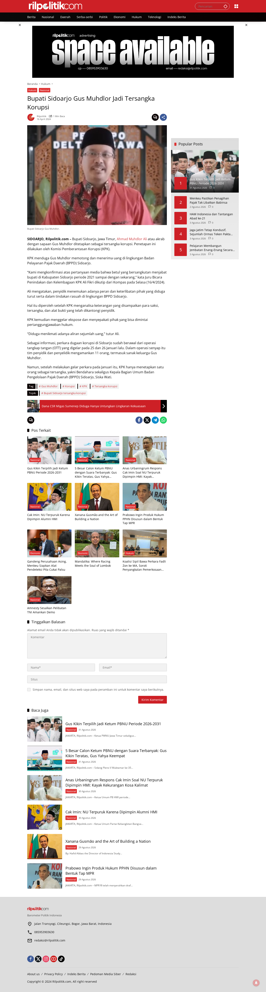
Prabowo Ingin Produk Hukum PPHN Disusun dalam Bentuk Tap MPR (143, 519)
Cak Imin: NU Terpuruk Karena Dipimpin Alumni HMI (48, 517)
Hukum (32, 90)
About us (33, 974)
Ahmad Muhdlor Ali (132, 239)
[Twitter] (147, 420)
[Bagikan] (163, 117)
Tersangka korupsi (106, 386)
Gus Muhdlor (49, 386)
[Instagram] (46, 959)
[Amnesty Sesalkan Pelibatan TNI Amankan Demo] (49, 590)
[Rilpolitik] (107, 6)
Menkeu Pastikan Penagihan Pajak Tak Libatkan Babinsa (209, 200)
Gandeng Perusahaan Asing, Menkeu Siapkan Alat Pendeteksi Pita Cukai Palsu (47, 565)
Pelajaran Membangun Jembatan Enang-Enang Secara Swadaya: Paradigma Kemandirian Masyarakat (211, 248)
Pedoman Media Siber (105, 974)
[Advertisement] (205, 108)
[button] (225, 6)
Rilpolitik (41, 116)
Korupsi (70, 386)
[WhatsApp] (163, 420)
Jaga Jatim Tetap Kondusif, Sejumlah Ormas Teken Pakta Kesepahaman (210, 232)
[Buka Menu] (236, 6)
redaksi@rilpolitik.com (49, 940)
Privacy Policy (53, 974)
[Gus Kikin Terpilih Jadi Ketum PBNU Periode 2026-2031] (49, 450)
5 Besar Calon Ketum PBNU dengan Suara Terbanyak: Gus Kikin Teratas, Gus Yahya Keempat (96, 472)
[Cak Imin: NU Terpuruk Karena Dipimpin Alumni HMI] (49, 497)
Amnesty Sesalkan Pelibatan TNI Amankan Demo (46, 610)
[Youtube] (53, 959)
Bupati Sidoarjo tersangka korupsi (65, 393)
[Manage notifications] (256, 983)
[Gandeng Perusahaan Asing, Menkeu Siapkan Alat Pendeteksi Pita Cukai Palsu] (49, 543)
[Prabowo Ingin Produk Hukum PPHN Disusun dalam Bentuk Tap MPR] (145, 497)
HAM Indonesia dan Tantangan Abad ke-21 (211, 216)
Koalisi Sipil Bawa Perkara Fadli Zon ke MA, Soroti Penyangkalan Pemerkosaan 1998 (144, 565)
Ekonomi (35, 553)
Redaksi (131, 974)
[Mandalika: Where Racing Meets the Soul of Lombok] (97, 543)
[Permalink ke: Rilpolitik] (32, 117)
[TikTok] (61, 959)
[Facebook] (139, 420)
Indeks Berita (76, 974)
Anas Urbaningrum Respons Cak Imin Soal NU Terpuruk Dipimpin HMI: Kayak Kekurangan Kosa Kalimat (142, 472)
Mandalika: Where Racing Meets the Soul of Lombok (93, 563)
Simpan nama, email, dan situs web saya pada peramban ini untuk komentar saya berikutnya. (98, 689)
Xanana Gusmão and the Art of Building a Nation (96, 517)
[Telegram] (155, 420)
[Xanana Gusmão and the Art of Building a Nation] (97, 497)
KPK (84, 386)
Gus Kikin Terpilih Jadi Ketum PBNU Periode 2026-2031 (47, 470)
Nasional (44, 90)
